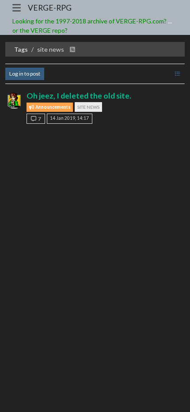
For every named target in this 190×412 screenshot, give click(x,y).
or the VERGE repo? (40, 30)
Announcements (52, 107)
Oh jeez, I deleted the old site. (79, 95)
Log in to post (24, 73)
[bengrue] (14, 100)
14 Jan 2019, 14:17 (69, 118)
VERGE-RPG (50, 7)
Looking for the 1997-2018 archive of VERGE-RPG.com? (89, 21)
